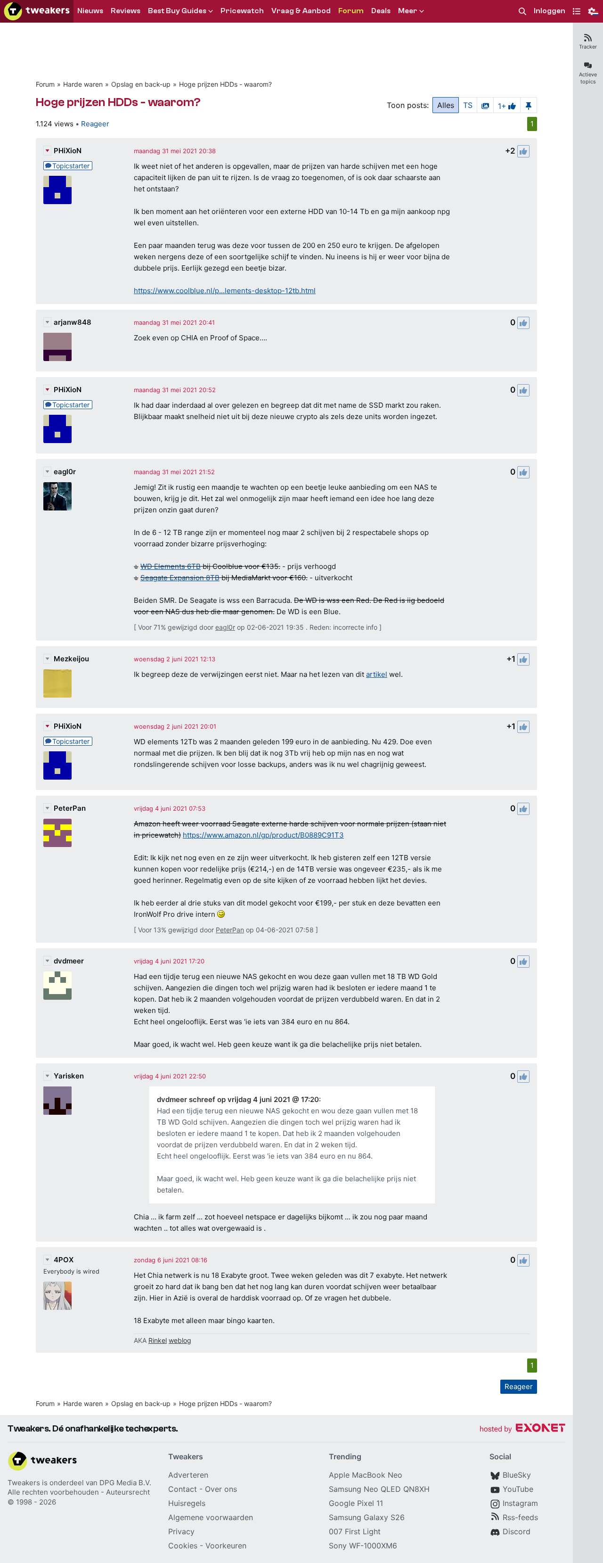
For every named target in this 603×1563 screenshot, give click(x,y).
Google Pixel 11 (356, 1503)
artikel (376, 674)
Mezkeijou (71, 658)
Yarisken (69, 1075)
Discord (516, 1531)
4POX (63, 1259)
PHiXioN (67, 150)
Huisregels (186, 1503)
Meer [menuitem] (407, 11)
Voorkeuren (225, 1545)
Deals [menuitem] (381, 11)
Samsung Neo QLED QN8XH (379, 1489)
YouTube (518, 1489)
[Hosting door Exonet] (522, 1429)
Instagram (520, 1503)
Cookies (182, 1545)
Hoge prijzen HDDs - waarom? (225, 84)
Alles (445, 105)
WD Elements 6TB (170, 566)
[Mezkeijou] (57, 683)
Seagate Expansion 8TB (180, 577)
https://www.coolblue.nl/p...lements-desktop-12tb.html (225, 290)
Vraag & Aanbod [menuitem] (301, 11)
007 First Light (355, 1531)
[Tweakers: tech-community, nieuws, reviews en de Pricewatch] (36, 11)
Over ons (221, 1489)
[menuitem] (522, 11)
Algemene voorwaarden (210, 1517)
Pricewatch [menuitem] (242, 11)
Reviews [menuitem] (125, 11)
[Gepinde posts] (529, 105)
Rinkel (157, 1340)
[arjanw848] (57, 347)
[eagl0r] (57, 496)
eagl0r (65, 471)
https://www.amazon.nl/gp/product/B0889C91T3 (263, 835)
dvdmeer (69, 960)
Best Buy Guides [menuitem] (177, 11)
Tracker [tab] (588, 46)
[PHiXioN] (57, 190)
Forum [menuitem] (351, 11)
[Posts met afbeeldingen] (485, 105)
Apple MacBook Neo (365, 1475)
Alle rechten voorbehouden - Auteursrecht (79, 1492)
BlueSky (517, 1475)
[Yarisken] (57, 1100)
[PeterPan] (57, 833)
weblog (180, 1340)
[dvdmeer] (57, 985)
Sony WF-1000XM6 (363, 1545)
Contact (182, 1489)
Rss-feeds (520, 1517)
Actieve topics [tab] (588, 78)
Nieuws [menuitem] (90, 11)
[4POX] (57, 1296)
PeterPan (70, 808)
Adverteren (188, 1475)
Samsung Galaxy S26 (367, 1517)
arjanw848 (72, 322)
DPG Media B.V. (125, 1482)
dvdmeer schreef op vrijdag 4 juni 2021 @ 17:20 (238, 1099)
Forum (45, 84)
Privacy (181, 1531)
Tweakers (24, 1482)
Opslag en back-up (141, 84)
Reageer (95, 123)
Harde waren (83, 84)
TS (468, 105)
